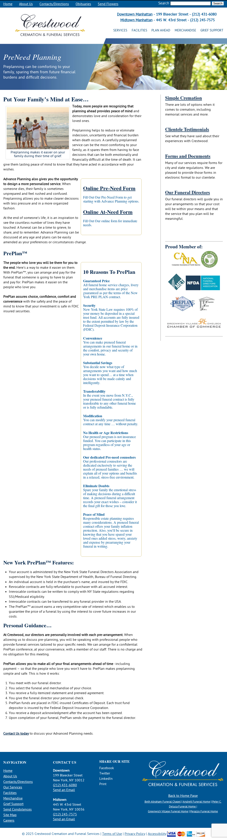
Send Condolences (17, 809)
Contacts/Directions (54, 4)
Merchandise (185, 30)
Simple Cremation (183, 98)
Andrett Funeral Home (196, 801)
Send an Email (64, 790)
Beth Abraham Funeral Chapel (163, 801)
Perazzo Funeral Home (204, 811)
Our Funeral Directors (187, 192)
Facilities (139, 30)
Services (120, 30)
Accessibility (157, 834)
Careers (8, 821)
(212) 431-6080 (65, 785)
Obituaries (83, 4)
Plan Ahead (160, 30)
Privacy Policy (135, 834)
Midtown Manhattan (136, 20)
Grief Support (211, 30)
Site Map (10, 815)
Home (7, 4)
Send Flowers (108, 4)
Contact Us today (16, 734)
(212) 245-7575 (65, 814)
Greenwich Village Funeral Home (168, 811)
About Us (26, 4)
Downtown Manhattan (135, 14)
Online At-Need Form (108, 212)
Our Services (12, 787)
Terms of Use (112, 834)
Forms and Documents (187, 156)
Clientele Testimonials (187, 129)
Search (163, 3)
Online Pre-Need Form (109, 188)
